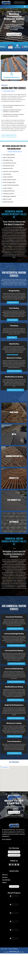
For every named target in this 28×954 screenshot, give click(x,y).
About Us (5, 874)
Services (4, 877)
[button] (25, 6)
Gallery (4, 882)
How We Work (6, 880)
